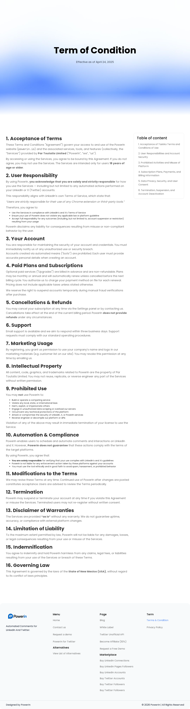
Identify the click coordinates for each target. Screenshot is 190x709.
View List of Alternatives (66, 653)
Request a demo (62, 634)
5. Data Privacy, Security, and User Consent (158, 182)
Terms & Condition (157, 620)
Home (56, 620)
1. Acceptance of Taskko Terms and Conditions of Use (159, 146)
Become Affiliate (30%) (113, 641)
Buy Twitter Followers (112, 684)
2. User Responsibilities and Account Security (159, 155)
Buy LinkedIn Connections (114, 660)
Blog (102, 620)
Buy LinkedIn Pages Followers (116, 666)
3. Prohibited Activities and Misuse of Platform (159, 164)
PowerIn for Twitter (64, 641)
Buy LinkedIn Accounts (113, 672)
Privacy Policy (155, 627)
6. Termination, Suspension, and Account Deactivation (156, 192)
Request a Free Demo (112, 648)
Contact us (59, 627)
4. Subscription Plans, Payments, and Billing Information (159, 173)
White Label (106, 627)
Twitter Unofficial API (112, 634)
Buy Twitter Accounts (112, 678)
